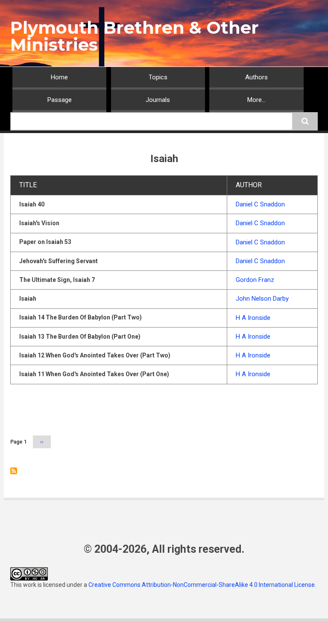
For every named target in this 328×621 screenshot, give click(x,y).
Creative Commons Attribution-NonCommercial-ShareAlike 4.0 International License (201, 584)
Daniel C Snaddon (260, 204)
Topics (158, 77)
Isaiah (27, 298)
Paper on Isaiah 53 (45, 241)
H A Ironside (253, 318)
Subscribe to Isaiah (13, 470)
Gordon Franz (255, 280)
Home (59, 77)
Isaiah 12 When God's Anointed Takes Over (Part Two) (94, 355)
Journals (158, 100)
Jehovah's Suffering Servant (58, 261)
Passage (59, 100)
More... (256, 100)
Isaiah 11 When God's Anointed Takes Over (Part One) (94, 374)
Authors (256, 77)
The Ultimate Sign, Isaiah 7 (57, 279)
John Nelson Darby (262, 298)
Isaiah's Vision (39, 223)
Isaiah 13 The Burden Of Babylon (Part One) (80, 336)
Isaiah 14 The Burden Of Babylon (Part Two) (80, 317)
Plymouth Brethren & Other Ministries (134, 36)
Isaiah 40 (31, 204)
